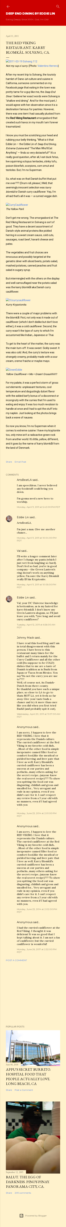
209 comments (23, 1192)
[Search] (58, 5)
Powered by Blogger (36, 1215)
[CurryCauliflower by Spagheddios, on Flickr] (17, 204)
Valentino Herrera (48, 65)
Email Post (20, 461)
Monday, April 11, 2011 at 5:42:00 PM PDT (38, 507)
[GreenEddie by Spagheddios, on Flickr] (14, 369)
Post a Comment (16, 960)
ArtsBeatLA (24, 480)
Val (19, 550)
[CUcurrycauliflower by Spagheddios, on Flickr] (18, 300)
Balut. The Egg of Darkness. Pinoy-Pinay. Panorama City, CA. (28, 1182)
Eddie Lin (23, 517)
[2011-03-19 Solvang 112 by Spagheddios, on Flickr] (21, 61)
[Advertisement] (33, 993)
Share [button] (9, 461)
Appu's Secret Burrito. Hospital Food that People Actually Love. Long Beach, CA (28, 1076)
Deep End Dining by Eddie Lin (30, 13)
